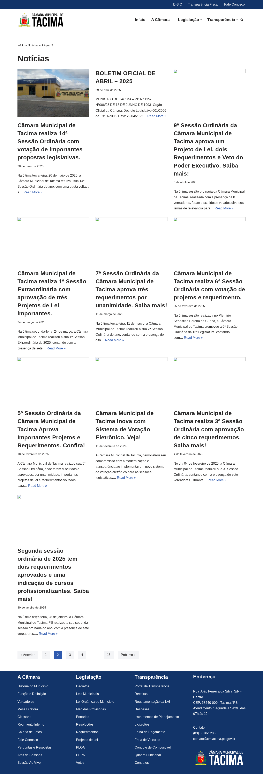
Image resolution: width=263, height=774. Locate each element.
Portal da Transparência (152, 686)
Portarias (82, 717)
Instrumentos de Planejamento (157, 717)
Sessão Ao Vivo (29, 762)
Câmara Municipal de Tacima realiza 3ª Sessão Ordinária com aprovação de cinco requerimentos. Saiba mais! (209, 429)
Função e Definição (31, 694)
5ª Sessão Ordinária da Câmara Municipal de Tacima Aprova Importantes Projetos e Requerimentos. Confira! (51, 429)
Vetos (80, 762)
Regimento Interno (30, 724)
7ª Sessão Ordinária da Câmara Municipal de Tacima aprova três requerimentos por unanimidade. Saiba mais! (131, 289)
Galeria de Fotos (29, 732)
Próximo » (128, 655)
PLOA (80, 747)
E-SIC (177, 4)
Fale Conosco (234, 4)
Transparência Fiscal (203, 4)
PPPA (80, 755)
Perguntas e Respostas (34, 747)
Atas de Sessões (29, 755)
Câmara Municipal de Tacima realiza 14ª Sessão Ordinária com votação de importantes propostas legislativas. (50, 141)
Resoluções (84, 724)
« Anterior (28, 655)
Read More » (32, 192)
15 (109, 655)
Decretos (82, 686)
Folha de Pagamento (150, 732)
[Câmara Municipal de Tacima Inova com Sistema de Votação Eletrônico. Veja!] (131, 381)
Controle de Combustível (153, 747)
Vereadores (25, 701)
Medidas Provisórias (91, 709)
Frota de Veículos (147, 740)
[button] (171, 20)
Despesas (142, 709)
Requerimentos (87, 732)
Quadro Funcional (148, 755)
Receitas (141, 694)
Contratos (142, 762)
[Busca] (241, 19)
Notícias (33, 45)
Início (140, 19)
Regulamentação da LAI (152, 701)
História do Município (32, 686)
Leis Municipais (87, 694)
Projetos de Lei (87, 740)
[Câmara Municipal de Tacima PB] (41, 20)
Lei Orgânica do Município (95, 701)
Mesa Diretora (27, 709)
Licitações (142, 724)
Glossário (24, 717)
